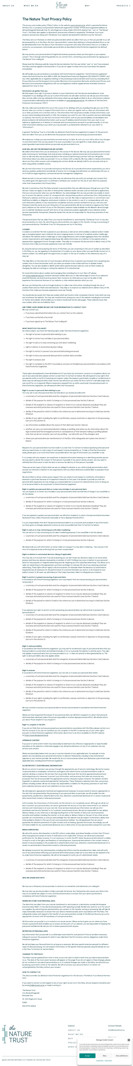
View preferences (122, 1056)
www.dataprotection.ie (75, 100)
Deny (104, 1056)
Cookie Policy (100, 1060)
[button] (129, 1040)
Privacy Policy (108, 1060)
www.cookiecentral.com (35, 276)
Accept (87, 1056)
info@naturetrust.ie (36, 985)
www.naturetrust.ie (77, 25)
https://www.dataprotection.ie (36, 735)
